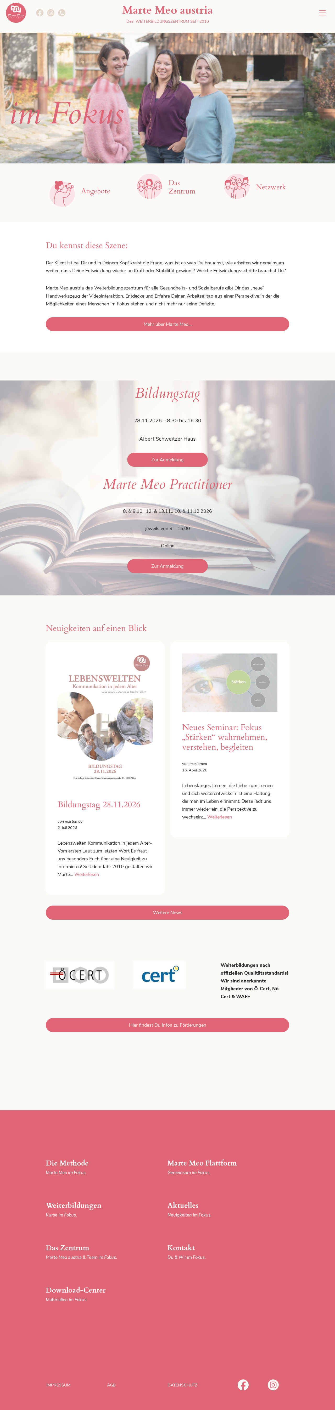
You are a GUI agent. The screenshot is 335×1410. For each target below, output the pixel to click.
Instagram (273, 1384)
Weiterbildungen (74, 1209)
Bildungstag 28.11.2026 (99, 805)
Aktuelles (189, 1209)
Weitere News (167, 912)
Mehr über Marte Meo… (168, 324)
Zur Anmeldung (167, 460)
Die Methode (67, 1167)
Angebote (95, 191)
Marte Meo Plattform (202, 1167)
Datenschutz (182, 1385)
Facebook (243, 1384)
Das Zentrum (81, 1251)
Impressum (58, 1385)
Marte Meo (16, 13)
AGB (111, 1385)
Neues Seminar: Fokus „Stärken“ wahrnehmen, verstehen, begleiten (224, 737)
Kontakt (187, 1251)
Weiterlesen (86, 874)
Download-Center (75, 1294)
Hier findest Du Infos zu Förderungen (167, 1025)
